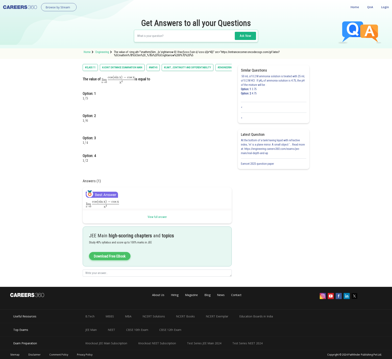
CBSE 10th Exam (137, 330)
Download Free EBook (110, 256)
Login (385, 7)
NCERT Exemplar (217, 316)
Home (355, 7)
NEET (111, 330)
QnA (370, 7)
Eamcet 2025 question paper (258, 163)
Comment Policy (58, 354)
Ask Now (245, 36)
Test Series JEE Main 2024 (204, 343)
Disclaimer (34, 354)
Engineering (102, 52)
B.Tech (90, 316)
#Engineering (225, 67)
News (221, 295)
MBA (128, 316)
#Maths (153, 67)
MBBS (110, 316)
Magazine (191, 295)
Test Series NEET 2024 (247, 343)
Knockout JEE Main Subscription (106, 343)
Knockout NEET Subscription (157, 343)
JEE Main (91, 330)
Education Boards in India (256, 316)
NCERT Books (185, 316)
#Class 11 (90, 67)
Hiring (174, 295)
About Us (158, 295)
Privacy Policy (84, 354)
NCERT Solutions (154, 316)
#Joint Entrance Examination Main (122, 67)
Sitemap (15, 354)
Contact (236, 295)
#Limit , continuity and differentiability (187, 67)
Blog (207, 295)
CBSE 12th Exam (170, 330)
